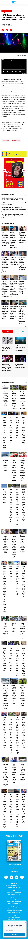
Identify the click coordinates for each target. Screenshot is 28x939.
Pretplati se (15, 934)
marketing (14, 871)
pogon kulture (16, 140)
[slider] (14, 69)
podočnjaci (6, 140)
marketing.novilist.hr (15, 909)
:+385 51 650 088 (16, 912)
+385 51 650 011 (16, 887)
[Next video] (8, 71)
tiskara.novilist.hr (15, 917)
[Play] (3, 71)
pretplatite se (14, 868)
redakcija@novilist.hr (16, 885)
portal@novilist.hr (16, 892)
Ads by (23, 73)
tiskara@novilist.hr (16, 919)
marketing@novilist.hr (16, 910)
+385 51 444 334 (16, 894)
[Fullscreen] (24, 71)
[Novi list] (14, 2)
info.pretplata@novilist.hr (14, 901)
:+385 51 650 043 (16, 903)
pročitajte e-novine (15, 864)
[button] (24, 170)
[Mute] (12, 71)
